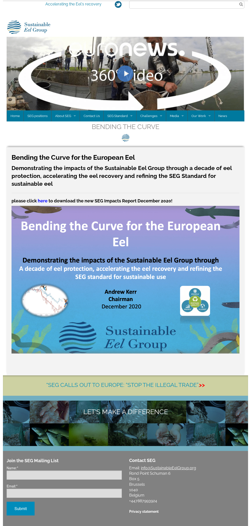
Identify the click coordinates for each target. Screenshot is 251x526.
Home (15, 116)
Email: (12, 486)
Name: (12, 467)
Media (174, 116)
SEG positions (37, 116)
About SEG (63, 116)
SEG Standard (117, 116)
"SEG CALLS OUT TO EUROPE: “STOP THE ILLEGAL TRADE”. (125, 384)
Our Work (198, 116)
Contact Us (92, 116)
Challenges (148, 116)
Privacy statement (144, 511)
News (222, 116)
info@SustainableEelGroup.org (168, 468)
